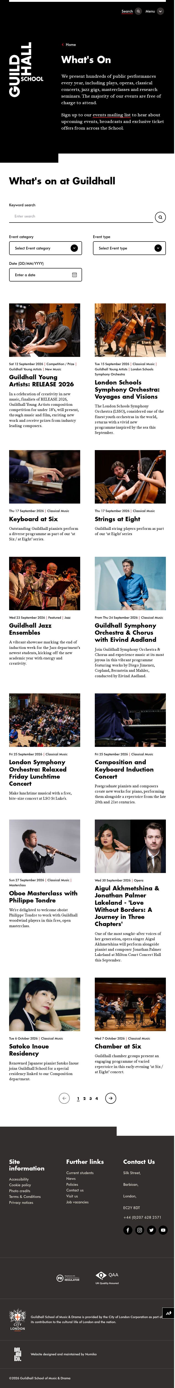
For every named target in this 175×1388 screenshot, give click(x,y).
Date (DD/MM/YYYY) (26, 263)
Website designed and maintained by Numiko (64, 1354)
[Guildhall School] (37, 11)
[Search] (160, 217)
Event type (101, 236)
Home (71, 44)
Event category (21, 236)
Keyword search (22, 204)
